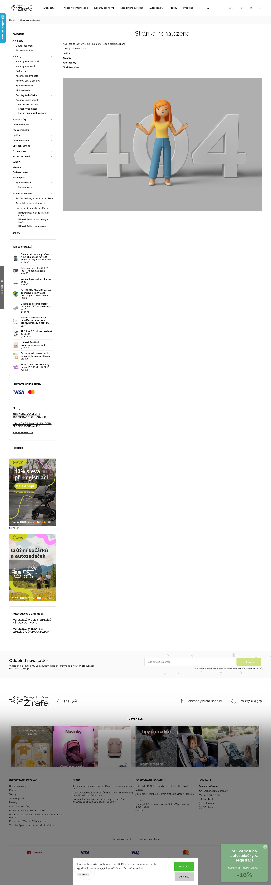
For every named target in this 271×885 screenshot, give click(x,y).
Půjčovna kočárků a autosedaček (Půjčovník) (30, 416)
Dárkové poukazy (22, 172)
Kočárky (17, 56)
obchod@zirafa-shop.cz (205, 701)
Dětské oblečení (21, 140)
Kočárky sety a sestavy (28, 80)
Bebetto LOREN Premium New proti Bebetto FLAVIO (162, 786)
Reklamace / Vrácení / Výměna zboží (28, 821)
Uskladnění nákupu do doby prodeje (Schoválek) (32, 425)
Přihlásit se (249, 662)
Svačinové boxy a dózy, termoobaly (34, 198)
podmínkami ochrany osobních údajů (243, 669)
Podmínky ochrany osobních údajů (27, 810)
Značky (16, 233)
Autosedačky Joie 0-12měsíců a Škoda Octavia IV (32, 621)
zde (142, 868)
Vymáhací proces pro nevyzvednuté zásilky (31, 825)
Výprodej (17, 167)
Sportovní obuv (24, 182)
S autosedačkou (24, 46)
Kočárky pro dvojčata (27, 76)
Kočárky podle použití (27, 100)
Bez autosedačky (25, 50)
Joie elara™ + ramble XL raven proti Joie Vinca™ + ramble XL (165, 795)
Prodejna (13, 790)
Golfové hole (22, 71)
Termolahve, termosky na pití (31, 203)
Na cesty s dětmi (21, 156)
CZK (231, 8)
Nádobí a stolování (22, 193)
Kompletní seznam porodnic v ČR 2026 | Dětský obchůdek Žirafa (102, 787)
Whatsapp (74, 701)
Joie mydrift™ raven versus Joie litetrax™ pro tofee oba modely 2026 (163, 805)
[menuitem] (50, 8)
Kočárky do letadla (28, 104)
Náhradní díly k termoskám (32, 226)
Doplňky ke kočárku (26, 95)
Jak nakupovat (16, 798)
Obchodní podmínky (19, 806)
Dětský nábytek (21, 124)
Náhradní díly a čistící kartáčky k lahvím (34, 214)
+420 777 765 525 (250, 701)
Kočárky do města (27, 109)
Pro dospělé (19, 177)
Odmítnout (184, 876)
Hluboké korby (23, 90)
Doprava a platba (18, 786)
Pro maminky (19, 151)
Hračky (16, 135)
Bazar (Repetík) (23, 432)
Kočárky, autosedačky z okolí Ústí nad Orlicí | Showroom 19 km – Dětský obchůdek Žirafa (102, 793)
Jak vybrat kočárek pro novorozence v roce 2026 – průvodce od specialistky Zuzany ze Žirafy (98, 800)
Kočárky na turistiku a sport (32, 113)
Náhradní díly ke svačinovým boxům (33, 220)
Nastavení (82, 874)
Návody (13, 802)
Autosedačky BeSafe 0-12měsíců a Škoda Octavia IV (31, 630)
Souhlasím (184, 866)
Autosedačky (19, 119)
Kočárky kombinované (27, 61)
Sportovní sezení (24, 85)
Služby (16, 162)
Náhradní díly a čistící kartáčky (32, 208)
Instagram (66, 701)
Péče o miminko (21, 130)
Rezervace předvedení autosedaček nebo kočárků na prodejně (36, 815)
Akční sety (18, 41)
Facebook (58, 701)
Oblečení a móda (21, 146)
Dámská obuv (25, 187)
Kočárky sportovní (25, 66)
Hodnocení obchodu (149, 839)
